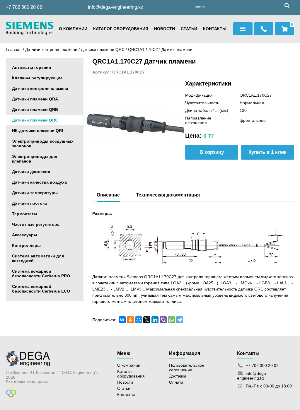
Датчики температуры (35, 192)
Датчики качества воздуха (39, 182)
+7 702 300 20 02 (24, 7)
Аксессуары (24, 235)
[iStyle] (11, 396)
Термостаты (24, 213)
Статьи (189, 28)
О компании (73, 28)
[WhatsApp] (171, 319)
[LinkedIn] (154, 319)
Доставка (177, 376)
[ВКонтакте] (122, 319)
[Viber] (163, 319)
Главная (14, 49)
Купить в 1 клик (267, 152)
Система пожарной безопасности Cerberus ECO (41, 288)
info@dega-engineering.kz (115, 7)
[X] (146, 319)
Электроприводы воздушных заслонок (43, 143)
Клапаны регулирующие (37, 78)
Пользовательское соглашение (186, 367)
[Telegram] (179, 319)
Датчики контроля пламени (51, 49)
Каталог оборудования (120, 28)
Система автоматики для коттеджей (38, 258)
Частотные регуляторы (36, 224)
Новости (164, 28)
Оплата (176, 382)
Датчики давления (31, 171)
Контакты (214, 28)
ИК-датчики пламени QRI (37, 130)
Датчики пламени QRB (35, 109)
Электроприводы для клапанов (34, 158)
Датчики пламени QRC (103, 49)
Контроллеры (26, 245)
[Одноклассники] (130, 319)
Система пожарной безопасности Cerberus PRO (41, 273)
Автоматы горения (31, 67)
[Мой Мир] (138, 319)
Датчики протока (29, 203)
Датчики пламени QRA (35, 99)
